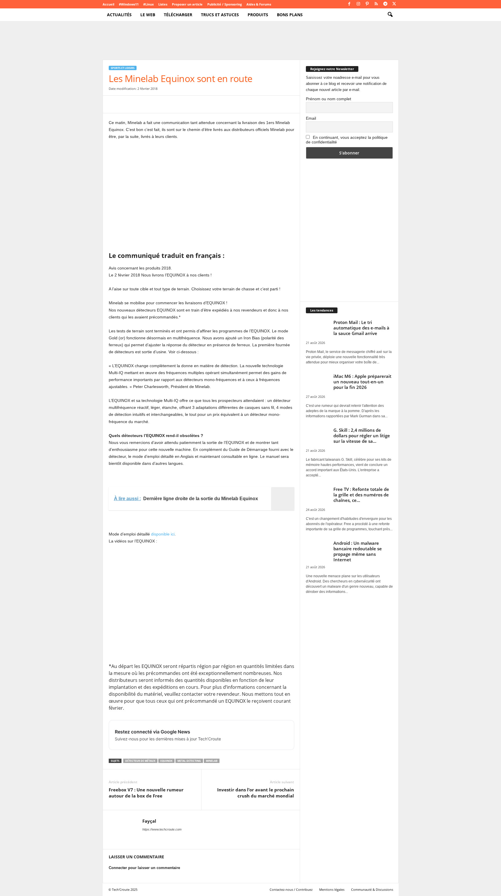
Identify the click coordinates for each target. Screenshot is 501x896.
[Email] (168, 104)
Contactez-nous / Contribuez (291, 889)
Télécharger (178, 14)
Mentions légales (331, 889)
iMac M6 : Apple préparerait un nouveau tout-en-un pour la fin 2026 (362, 381)
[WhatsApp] (154, 104)
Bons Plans (290, 14)
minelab (211, 761)
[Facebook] (349, 4)
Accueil (108, 4)
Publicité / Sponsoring (224, 4)
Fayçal (149, 821)
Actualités (119, 14)
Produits (258, 14)
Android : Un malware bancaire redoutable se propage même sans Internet (357, 551)
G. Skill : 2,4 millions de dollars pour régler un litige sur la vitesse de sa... (361, 435)
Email (311, 118)
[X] (394, 4)
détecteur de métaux (140, 761)
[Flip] (194, 104)
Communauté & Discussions (372, 889)
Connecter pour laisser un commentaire (144, 868)
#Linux (148, 4)
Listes (162, 4)
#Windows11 (129, 4)
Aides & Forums (258, 4)
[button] (390, 14)
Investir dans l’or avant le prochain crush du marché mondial (255, 793)
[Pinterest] (367, 4)
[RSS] (376, 4)
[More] (208, 104)
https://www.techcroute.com (161, 829)
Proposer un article (187, 4)
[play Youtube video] (201, 603)
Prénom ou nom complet (328, 98)
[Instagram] (358, 4)
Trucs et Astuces (220, 14)
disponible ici (163, 534)
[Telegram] (385, 4)
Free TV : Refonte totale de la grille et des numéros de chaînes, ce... (361, 494)
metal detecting (189, 761)
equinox (166, 761)
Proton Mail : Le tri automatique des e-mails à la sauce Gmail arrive (361, 327)
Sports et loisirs (123, 68)
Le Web (147, 14)
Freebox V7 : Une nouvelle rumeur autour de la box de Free (146, 793)
